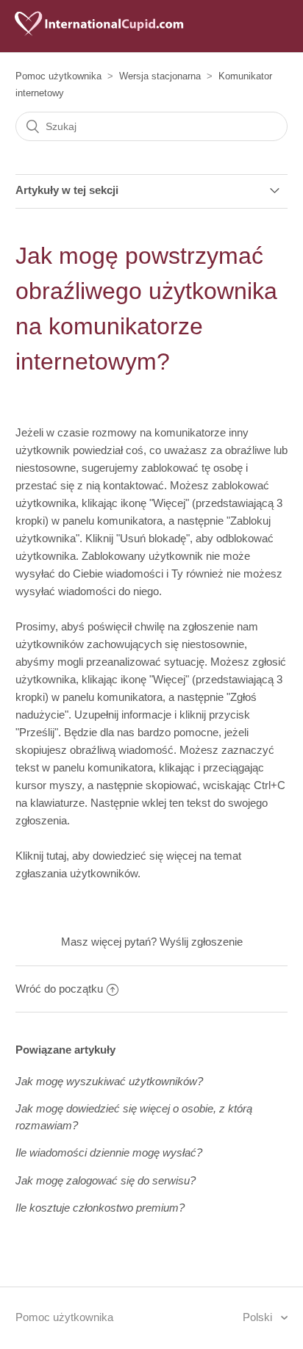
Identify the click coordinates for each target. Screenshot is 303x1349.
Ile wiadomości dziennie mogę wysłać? (108, 1152)
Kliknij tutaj (40, 855)
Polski (259, 1317)
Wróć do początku (59, 988)
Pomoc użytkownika (58, 76)
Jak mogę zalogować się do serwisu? (105, 1180)
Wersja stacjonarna (160, 76)
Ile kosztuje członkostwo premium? (100, 1207)
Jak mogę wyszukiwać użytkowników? (109, 1081)
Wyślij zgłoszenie (201, 941)
